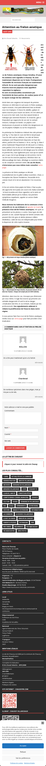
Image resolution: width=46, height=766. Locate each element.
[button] (43, 723)
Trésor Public (6, 633)
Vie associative (9, 531)
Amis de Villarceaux (26, 481)
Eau (4, 506)
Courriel (7, 434)
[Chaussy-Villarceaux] (23, 11)
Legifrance (5, 635)
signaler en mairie (34, 207)
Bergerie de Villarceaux (22, 485)
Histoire (6, 510)
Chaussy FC (33, 489)
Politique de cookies (16, 763)
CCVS (24, 489)
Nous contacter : (11, 556)
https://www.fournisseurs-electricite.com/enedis (18, 587)
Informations (36, 510)
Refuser (23, 752)
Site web (7, 441)
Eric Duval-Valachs (10, 38)
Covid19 (35, 497)
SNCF (4, 644)
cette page (18, 319)
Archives (6, 485)
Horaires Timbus (7, 642)
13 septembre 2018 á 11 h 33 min (23, 383)
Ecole (11, 506)
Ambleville (5, 599)
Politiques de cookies (9, 685)
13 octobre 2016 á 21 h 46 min (23, 351)
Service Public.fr (7, 631)
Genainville (6, 602)
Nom (6, 428)
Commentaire (9, 411)
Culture (6, 502)
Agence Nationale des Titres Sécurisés (15, 628)
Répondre (39, 363)
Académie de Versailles (10, 622)
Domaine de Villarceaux (30, 502)
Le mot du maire (9, 518)
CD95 (4, 620)
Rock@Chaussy (32, 527)
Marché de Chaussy (26, 518)
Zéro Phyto (22, 531)
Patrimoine (23, 522)
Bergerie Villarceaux (11, 489)
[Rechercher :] (23, 20)
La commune (8, 514)
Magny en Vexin (7, 606)
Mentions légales (29, 763)
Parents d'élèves (9, 522)
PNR (32, 522)
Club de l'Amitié (9, 493)
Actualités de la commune (22, 476)
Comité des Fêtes (24, 493)
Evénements (21, 506)
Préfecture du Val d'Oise (10, 617)
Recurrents (26, 38)
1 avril (5, 476)
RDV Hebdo (7, 527)
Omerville (5, 604)
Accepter (23, 746)
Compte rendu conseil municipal (16, 497)
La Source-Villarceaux (24, 514)
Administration (9, 481)
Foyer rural (33, 506)
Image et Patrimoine (20, 510)
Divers (15, 502)
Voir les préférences (23, 758)
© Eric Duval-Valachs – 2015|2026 (14, 665)
